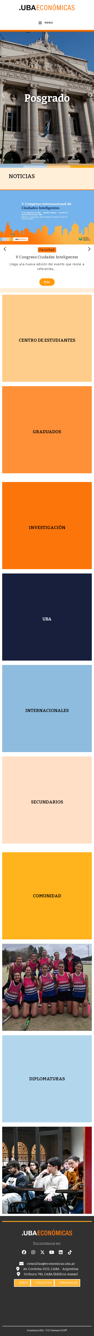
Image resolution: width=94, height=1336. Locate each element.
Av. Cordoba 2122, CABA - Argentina (50, 1269)
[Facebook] (24, 1252)
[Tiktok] (70, 1252)
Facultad (47, 250)
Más (47, 282)
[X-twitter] (42, 1252)
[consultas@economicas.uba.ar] (21, 1264)
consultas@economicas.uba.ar (51, 1264)
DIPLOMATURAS (47, 1078)
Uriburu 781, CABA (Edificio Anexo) (51, 1274)
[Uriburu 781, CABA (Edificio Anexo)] (18, 1274)
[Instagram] (33, 1252)
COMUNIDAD (47, 895)
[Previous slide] (5, 249)
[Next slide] (89, 249)
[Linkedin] (60, 1252)
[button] (2, 95)
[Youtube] (51, 1252)
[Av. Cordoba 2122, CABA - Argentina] (18, 1269)
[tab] (22, 1283)
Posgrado (47, 98)
